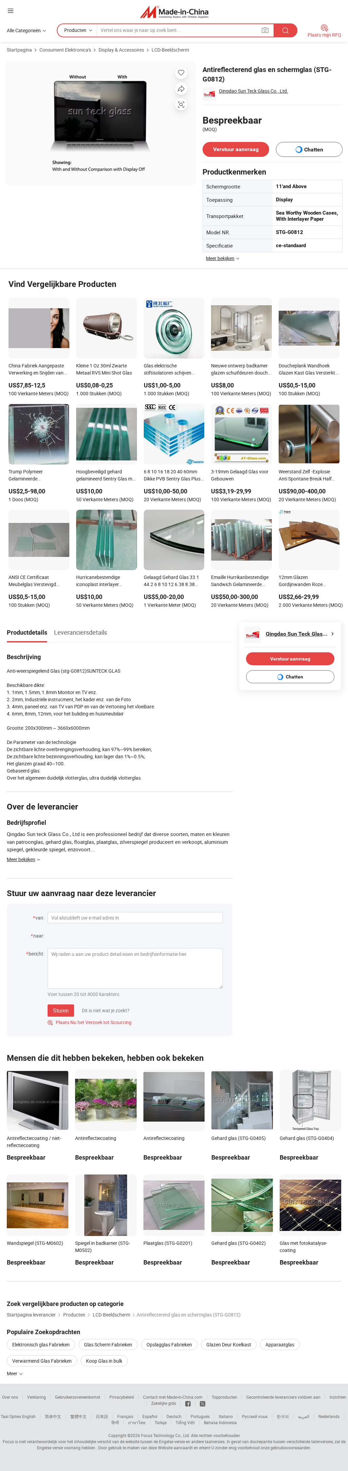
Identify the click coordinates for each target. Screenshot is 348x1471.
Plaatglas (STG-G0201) (167, 1243)
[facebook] (188, 1403)
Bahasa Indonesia (220, 1422)
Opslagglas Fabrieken (169, 1344)
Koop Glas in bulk (104, 1361)
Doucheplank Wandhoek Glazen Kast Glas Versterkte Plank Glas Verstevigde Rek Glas (308, 369)
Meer (12, 1373)
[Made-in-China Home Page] (174, 11)
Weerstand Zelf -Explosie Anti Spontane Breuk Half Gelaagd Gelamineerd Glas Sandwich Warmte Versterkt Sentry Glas (308, 475)
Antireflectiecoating (95, 1138)
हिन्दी (115, 1422)
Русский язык (254, 1416)
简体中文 (53, 1416)
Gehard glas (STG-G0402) (238, 1243)
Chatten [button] (313, 149)
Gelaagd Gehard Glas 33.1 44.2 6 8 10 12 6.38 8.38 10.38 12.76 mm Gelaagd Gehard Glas (171, 581)
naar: (38, 935)
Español (149, 1416)
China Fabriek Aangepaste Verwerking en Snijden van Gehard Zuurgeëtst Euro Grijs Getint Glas (36, 369)
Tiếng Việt (185, 1422)
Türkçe (161, 1422)
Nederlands (329, 1416)
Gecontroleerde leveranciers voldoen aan (283, 1397)
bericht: (36, 953)
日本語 (102, 1416)
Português (200, 1416)
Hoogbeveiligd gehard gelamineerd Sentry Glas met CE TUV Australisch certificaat (106, 475)
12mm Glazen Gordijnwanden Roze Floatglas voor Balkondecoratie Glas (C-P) (307, 581)
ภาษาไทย (136, 1422)
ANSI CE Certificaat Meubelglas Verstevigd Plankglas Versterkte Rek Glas (34, 581)
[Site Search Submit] (285, 30)
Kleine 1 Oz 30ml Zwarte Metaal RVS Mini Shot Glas (104, 369)
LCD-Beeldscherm (170, 50)
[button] (10, 11)
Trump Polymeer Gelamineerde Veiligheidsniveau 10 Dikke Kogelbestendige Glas (36, 475)
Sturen (61, 1010)
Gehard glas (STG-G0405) (238, 1138)
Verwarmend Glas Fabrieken (42, 1361)
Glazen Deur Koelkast (228, 1344)
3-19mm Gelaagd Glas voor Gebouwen (239, 475)
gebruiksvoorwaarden (290, 1447)
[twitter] (202, 1403)
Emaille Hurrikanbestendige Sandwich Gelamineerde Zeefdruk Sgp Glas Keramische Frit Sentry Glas (240, 581)
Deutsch (174, 1416)
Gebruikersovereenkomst (77, 1397)
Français (125, 1416)
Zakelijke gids (163, 1403)
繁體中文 (78, 1416)
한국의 (283, 1416)
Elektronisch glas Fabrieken (41, 1344)
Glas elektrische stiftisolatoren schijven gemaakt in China (167, 369)
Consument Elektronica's (65, 50)
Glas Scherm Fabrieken (108, 1344)
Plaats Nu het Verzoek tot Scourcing (90, 1022)
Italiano (226, 1416)
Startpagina (19, 50)
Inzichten (338, 1397)
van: (39, 917)
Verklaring (36, 1397)
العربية (303, 1416)
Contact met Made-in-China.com (173, 1397)
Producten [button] (75, 30)
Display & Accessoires (121, 50)
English (29, 1416)
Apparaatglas (279, 1344)
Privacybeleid (121, 1397)
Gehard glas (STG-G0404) (307, 1138)
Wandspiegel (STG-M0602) (35, 1243)
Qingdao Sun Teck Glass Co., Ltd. (253, 91)
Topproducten (224, 1397)
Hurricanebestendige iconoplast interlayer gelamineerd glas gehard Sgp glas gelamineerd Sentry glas (106, 581)
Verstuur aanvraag (236, 149)
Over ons (10, 1397)
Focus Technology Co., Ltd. (165, 1435)
